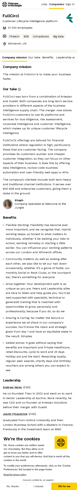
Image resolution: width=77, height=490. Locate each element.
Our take (34, 57)
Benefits (47, 57)
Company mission (14, 57)
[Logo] (12, 4)
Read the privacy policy (15, 474)
